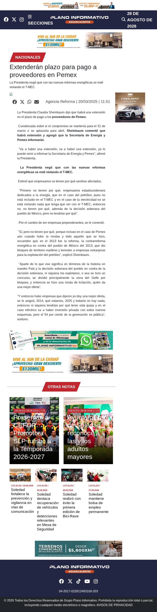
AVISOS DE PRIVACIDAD (114, 605)
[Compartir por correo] (36, 102)
